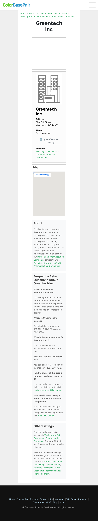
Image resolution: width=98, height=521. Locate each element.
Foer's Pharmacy (41, 473)
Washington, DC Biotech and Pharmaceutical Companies (47, 16)
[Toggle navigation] (92, 5)
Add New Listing (46, 415)
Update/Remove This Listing (47, 390)
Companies (22, 499)
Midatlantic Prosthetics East (47, 470)
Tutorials (34, 499)
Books (43, 499)
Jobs (50, 499)
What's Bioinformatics (76, 499)
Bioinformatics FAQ (42, 502)
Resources (59, 499)
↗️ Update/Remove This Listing (49, 141)
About (62, 502)
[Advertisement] (49, 53)
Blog (55, 502)
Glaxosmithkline (52, 464)
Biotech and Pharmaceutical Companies (48, 13)
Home (23, 13)
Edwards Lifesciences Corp (47, 467)
